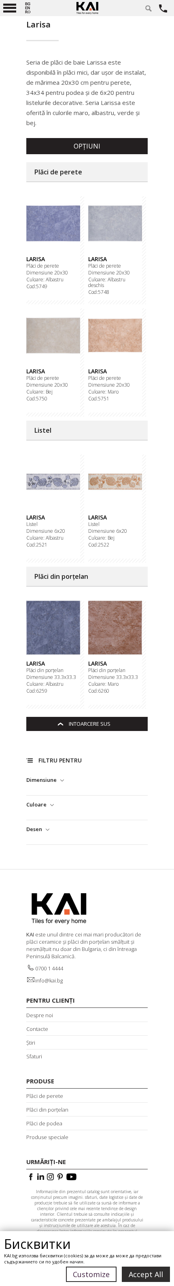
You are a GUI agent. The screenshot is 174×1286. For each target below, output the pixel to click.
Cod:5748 (98, 292)
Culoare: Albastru (45, 280)
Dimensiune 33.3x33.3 (51, 677)
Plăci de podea (44, 1123)
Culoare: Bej (39, 392)
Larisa (35, 259)
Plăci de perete (42, 266)
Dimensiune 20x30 (47, 273)
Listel (32, 524)
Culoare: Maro (103, 392)
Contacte (37, 1029)
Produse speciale (47, 1137)
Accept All (146, 1274)
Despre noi (39, 1015)
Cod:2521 (36, 545)
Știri (30, 1042)
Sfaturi (34, 1056)
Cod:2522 (98, 545)
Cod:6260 (98, 691)
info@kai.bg (49, 980)
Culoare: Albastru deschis (106, 282)
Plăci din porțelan (45, 670)
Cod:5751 (98, 399)
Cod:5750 (36, 399)
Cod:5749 (36, 286)
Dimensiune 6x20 (45, 531)
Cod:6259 (36, 691)
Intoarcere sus (89, 723)
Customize (91, 1274)
